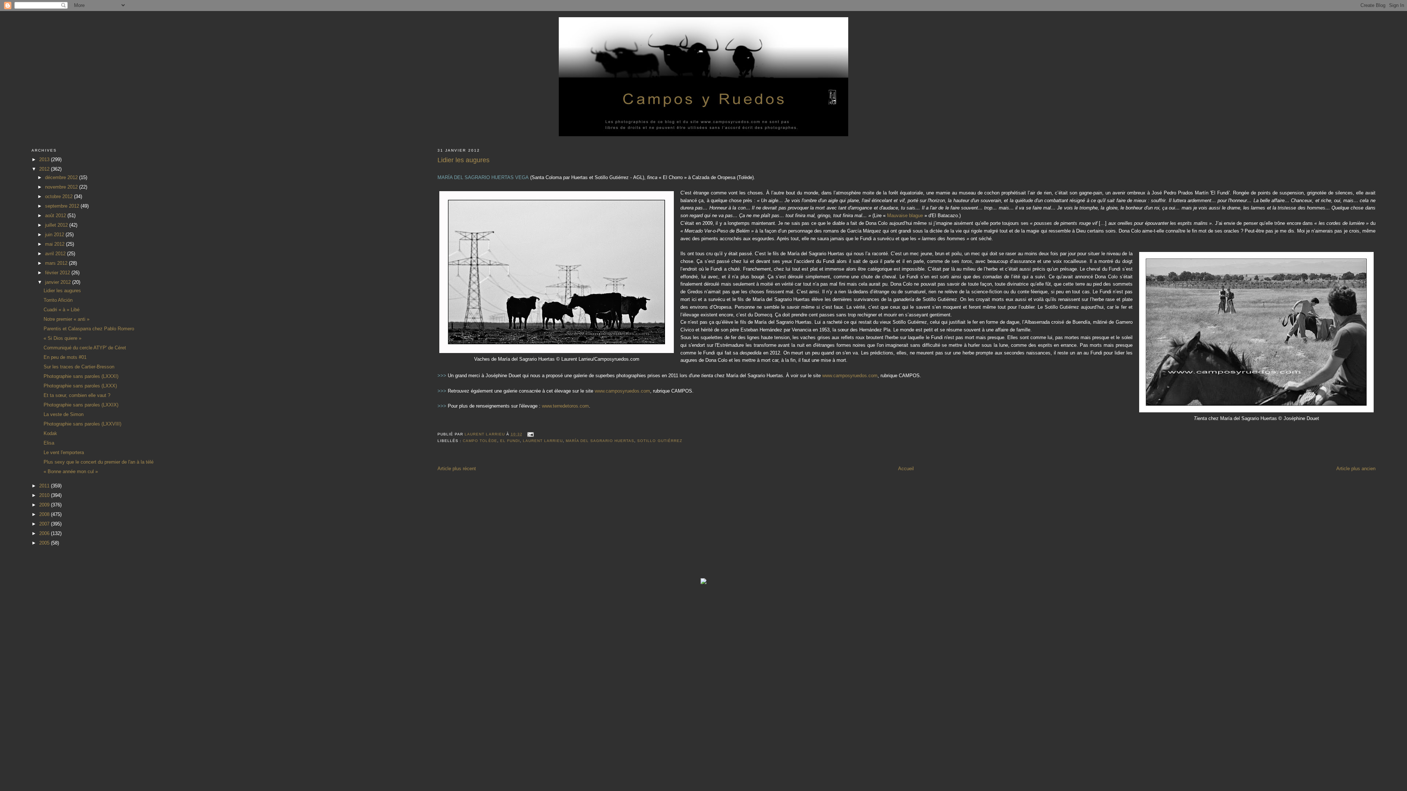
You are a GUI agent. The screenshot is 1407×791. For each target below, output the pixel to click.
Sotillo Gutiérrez (659, 441)
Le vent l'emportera (64, 452)
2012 (45, 169)
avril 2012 (56, 253)
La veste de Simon (64, 414)
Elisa (49, 443)
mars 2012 (57, 263)
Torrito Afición (58, 300)
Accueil (906, 468)
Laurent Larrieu (543, 441)
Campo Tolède (480, 441)
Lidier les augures (62, 290)
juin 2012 (55, 234)
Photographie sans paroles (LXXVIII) (82, 424)
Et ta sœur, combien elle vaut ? (77, 395)
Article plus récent (456, 468)
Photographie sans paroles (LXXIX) (81, 405)
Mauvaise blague (905, 215)
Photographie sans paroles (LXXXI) (81, 376)
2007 (45, 524)
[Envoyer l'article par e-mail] (530, 434)
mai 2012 (55, 244)
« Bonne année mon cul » (71, 471)
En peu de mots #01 (65, 357)
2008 (45, 514)
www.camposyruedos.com (850, 375)
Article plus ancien (1355, 468)
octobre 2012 (59, 196)
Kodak (50, 433)
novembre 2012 (62, 187)
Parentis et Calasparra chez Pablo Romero (89, 328)
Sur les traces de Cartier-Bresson (79, 366)
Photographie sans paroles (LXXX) (80, 386)
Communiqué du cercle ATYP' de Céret (85, 347)
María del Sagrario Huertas (600, 441)
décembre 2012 (62, 177)
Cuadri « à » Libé (62, 309)
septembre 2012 (63, 206)
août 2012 (56, 215)
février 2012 (58, 272)
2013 (45, 159)
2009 (45, 505)
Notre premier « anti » (66, 319)
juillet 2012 (57, 225)
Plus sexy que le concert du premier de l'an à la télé (99, 462)
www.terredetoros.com (565, 406)
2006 (45, 533)
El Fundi (510, 441)
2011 (45, 486)
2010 (45, 495)
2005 (45, 543)
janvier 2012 (58, 282)
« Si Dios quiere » (62, 338)
